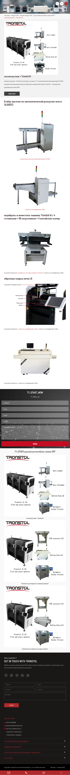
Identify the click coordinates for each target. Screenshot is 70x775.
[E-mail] (9, 772)
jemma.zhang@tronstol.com (13, 725)
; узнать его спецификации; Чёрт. (35, 209)
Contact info (9, 718)
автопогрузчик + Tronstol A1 (13, 18)
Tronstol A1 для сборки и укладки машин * (35, 649)
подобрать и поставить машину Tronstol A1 (30, 273)
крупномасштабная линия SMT (44, 15)
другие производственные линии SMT (22, 752)
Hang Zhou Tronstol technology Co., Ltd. (23, 767)
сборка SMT (15, 15)
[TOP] (61, 772)
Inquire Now (11, 94)
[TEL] (26, 772)
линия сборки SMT (26, 15)
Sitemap (52, 767)
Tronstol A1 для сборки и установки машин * (35, 583)
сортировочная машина (16, 741)
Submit (11, 705)
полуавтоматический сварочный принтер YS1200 (35, 159)
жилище (7, 15)
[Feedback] (43, 772)
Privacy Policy (61, 767)
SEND (35, 444)
